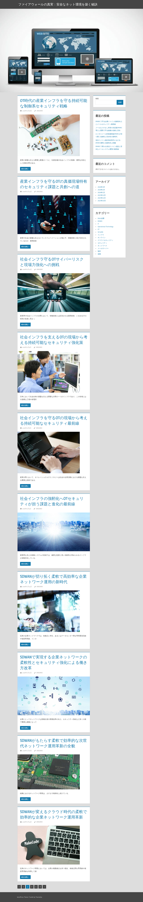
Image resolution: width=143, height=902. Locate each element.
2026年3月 (101, 187)
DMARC (100, 221)
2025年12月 (102, 195)
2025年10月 (102, 201)
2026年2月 (101, 190)
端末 (99, 251)
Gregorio (40, 111)
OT (98, 229)
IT (98, 224)
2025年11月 (102, 198)
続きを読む (24, 169)
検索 (97, 98)
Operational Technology (105, 227)
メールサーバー (103, 248)
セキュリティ (102, 243)
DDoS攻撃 (101, 218)
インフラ (101, 235)
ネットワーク (102, 246)
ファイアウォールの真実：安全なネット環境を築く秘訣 (57, 4)
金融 (99, 254)
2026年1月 (101, 192)
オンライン (101, 237)
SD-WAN (100, 232)
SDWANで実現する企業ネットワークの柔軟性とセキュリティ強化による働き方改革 (53, 662)
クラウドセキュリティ (105, 240)
